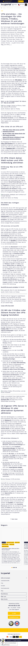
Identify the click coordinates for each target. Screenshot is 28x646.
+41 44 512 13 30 (8, 1)
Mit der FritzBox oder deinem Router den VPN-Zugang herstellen (14, 134)
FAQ (2, 583)
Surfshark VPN (5, 399)
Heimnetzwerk (5, 216)
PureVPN (10, 502)
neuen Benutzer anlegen (15, 467)
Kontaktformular (14, 617)
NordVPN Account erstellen (9, 287)
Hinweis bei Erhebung (5, 644)
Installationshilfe (5, 580)
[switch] (3, 644)
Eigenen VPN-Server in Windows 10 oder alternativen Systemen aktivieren (13, 138)
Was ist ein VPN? (9, 102)
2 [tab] (13, 567)
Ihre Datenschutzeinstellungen (10, 642)
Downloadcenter (5, 588)
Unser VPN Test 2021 (7, 305)
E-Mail (14, 613)
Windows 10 (8, 420)
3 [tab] (14, 567)
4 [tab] (16, 567)
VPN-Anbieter (18, 80)
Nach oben (15, 519)
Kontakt (3, 585)
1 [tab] (11, 567)
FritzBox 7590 (5, 328)
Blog (4, 7)
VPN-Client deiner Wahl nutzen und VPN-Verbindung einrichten (14, 130)
